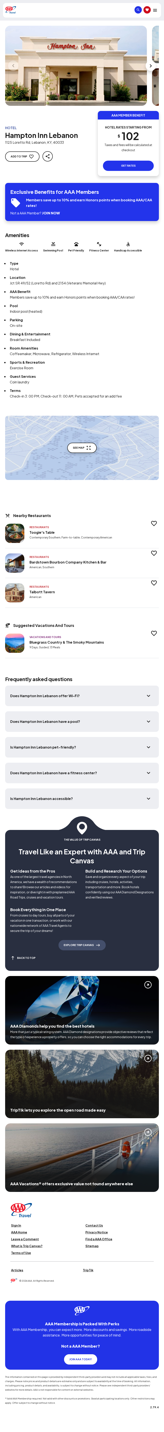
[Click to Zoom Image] (76, 66)
